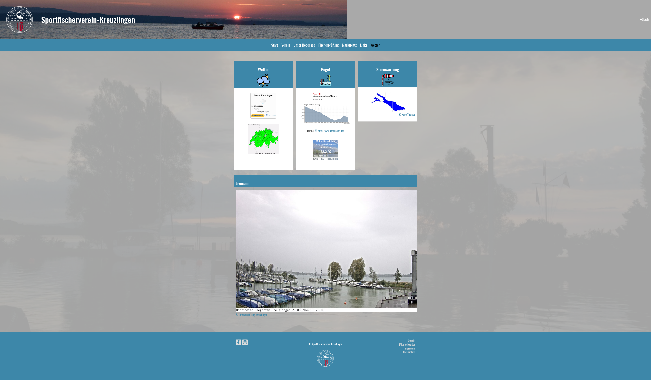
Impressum (410, 348)
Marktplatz (349, 45)
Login (646, 19)
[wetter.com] (257, 116)
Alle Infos (272, 116)
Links (363, 45)
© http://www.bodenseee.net (329, 131)
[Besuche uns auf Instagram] (245, 342)
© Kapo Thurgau (407, 114)
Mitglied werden (407, 344)
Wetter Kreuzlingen (263, 95)
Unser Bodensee (304, 45)
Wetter (375, 45)
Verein (285, 45)
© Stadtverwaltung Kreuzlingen (251, 315)
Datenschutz (409, 352)
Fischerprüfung (328, 45)
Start (274, 45)
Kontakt (411, 341)
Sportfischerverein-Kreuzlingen (88, 19)
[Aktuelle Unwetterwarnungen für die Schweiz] (263, 153)
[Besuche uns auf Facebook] (238, 342)
